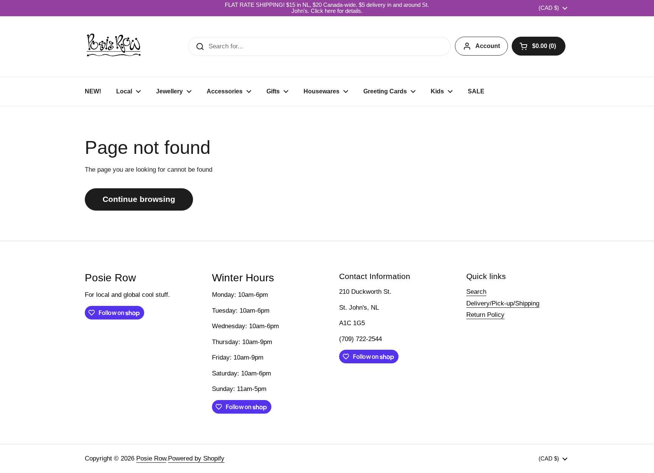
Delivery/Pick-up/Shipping (502, 303)
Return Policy (485, 314)
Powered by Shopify (196, 458)
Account (487, 46)
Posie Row (151, 458)
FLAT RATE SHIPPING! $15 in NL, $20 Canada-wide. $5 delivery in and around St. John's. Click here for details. (327, 8)
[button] (538, 46)
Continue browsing (139, 199)
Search (476, 291)
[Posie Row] (113, 46)
